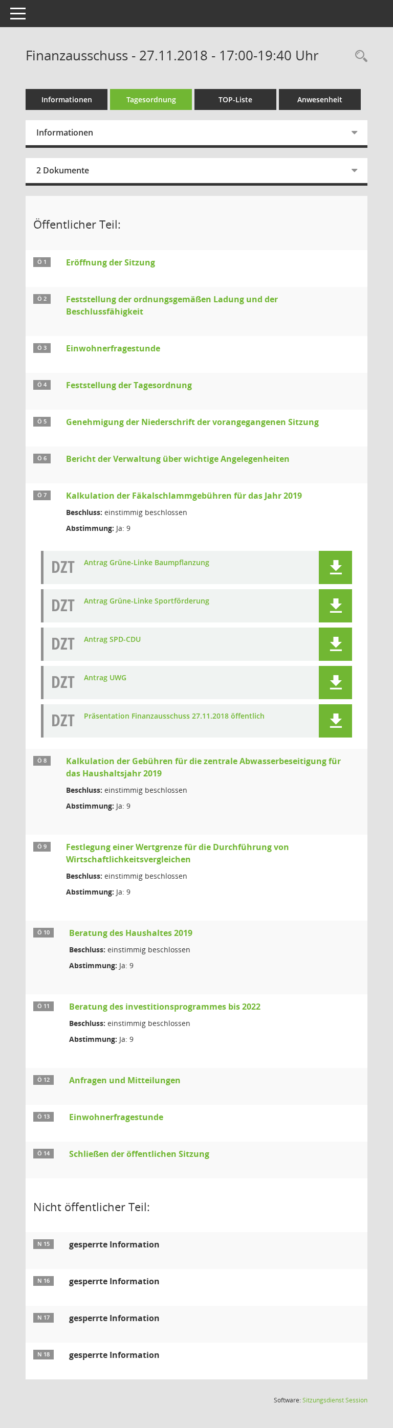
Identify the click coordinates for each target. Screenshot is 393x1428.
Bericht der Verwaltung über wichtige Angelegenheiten (178, 458)
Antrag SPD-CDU (112, 639)
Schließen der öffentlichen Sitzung (139, 1153)
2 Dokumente (62, 170)
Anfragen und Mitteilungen (125, 1080)
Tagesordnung (151, 99)
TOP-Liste (235, 99)
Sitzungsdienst (334, 1400)
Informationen (66, 99)
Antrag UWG (105, 678)
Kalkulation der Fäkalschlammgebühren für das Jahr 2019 (184, 495)
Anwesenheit (319, 99)
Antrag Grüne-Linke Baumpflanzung (146, 563)
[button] (335, 567)
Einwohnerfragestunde (113, 348)
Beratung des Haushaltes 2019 (130, 933)
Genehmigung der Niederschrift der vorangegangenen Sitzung (192, 422)
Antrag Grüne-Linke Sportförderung (146, 601)
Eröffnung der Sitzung (110, 262)
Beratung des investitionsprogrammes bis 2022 (164, 1006)
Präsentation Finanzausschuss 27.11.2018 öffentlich (174, 716)
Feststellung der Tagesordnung (129, 385)
